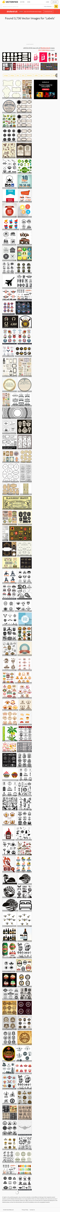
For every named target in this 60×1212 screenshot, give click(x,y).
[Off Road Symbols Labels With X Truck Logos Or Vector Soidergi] (24, 238)
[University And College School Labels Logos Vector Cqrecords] (9, 336)
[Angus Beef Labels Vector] (23, 351)
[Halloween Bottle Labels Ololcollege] (25, 518)
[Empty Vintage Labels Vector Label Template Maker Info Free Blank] (21, 400)
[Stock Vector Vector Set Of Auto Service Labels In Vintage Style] (24, 592)
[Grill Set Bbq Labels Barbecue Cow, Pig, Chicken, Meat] (23, 833)
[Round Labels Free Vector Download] (9, 210)
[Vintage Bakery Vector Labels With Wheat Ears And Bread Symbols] (9, 718)
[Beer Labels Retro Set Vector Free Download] (9, 1112)
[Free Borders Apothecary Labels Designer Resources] (17, 413)
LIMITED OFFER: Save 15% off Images (39, 48)
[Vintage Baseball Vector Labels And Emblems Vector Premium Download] (25, 818)
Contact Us (32, 1209)
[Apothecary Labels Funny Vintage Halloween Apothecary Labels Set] (9, 106)
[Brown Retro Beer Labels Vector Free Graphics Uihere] (9, 1008)
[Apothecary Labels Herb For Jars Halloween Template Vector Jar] (25, 385)
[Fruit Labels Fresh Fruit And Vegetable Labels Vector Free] (9, 121)
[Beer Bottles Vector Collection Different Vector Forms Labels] (9, 935)
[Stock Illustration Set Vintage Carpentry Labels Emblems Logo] (9, 253)
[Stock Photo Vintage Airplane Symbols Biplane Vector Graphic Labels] (24, 295)
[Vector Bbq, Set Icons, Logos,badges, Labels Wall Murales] (9, 848)
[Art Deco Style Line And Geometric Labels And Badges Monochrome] (24, 549)
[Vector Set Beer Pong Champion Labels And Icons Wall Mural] (9, 1082)
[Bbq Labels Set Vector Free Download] (24, 848)
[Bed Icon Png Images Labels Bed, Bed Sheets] (25, 905)
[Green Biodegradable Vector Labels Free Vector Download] (23, 1157)
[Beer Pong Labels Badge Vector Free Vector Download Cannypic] (23, 1068)
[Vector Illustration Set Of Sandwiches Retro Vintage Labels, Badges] (25, 733)
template (55, 75)
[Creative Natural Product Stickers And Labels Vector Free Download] (24, 166)
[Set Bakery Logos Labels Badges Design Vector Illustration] (25, 664)
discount (47, 75)
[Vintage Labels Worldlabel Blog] (5, 533)
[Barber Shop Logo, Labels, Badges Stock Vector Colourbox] (25, 774)
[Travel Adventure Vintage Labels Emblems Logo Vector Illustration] (8, 268)
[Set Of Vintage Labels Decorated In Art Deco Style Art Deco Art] (9, 549)
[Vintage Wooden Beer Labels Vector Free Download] (25, 1038)
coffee (36, 75)
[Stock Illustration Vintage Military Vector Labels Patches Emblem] (25, 282)
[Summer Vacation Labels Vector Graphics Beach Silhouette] (24, 892)
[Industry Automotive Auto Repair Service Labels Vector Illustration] (8, 606)
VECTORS (22, 2)
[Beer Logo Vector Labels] (8, 1054)
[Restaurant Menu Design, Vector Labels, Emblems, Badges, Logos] (9, 664)
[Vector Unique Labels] (10, 224)
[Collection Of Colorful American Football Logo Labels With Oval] (8, 308)
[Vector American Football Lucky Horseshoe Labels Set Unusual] (10, 322)
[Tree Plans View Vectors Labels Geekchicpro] (10, 733)
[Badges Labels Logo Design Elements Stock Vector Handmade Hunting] (25, 577)
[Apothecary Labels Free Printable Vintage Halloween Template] (9, 385)
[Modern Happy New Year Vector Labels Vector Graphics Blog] (10, 196)
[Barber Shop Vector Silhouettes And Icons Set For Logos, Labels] (25, 789)
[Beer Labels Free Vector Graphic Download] (9, 980)
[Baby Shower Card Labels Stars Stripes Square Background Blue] (25, 619)
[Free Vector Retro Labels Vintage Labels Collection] (9, 135)
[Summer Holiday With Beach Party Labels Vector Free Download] (24, 864)
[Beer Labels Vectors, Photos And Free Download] (25, 980)
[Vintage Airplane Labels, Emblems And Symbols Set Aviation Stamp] (10, 619)
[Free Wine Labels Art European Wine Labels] (9, 150)
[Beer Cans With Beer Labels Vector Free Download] (9, 950)
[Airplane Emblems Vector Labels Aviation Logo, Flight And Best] (23, 606)
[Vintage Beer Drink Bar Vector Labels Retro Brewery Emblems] (24, 760)
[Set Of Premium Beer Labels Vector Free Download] (25, 1023)
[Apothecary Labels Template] (10, 489)
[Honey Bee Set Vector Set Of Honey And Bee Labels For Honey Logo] (9, 919)
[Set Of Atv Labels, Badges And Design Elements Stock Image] (9, 577)
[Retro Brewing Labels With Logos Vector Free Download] (24, 1054)
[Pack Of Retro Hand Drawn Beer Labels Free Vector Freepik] (9, 1023)
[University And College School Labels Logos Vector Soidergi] (25, 322)
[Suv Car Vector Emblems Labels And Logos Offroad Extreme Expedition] (26, 224)
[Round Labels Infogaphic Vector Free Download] (25, 210)
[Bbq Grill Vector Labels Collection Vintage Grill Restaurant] (10, 774)
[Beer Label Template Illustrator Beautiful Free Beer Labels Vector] (24, 253)
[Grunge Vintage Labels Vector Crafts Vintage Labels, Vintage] (27, 89)
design (12, 75)
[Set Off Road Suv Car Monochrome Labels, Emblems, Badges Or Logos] (9, 238)
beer (18, 75)
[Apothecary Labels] (25, 367)
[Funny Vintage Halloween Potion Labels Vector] (9, 427)
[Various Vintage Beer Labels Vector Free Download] (9, 1038)
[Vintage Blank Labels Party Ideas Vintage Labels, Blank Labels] (11, 89)
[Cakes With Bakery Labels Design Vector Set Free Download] (9, 691)
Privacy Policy (25, 1209)
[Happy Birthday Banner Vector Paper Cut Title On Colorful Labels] (24, 1169)
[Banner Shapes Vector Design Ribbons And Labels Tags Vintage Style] (24, 747)
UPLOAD (54, 2)
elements (29, 75)
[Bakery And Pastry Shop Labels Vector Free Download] (23, 678)
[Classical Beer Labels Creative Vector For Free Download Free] (25, 1112)
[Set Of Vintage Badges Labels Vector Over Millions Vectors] (9, 649)
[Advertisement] (30, 32)
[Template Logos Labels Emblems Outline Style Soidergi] (25, 1128)
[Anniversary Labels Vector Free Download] (25, 182)
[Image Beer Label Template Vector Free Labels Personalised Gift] (25, 935)
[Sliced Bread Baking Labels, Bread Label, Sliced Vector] (25, 718)
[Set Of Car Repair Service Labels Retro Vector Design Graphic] (9, 592)
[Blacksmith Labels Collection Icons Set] (9, 1183)
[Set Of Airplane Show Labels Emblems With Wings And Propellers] (9, 295)
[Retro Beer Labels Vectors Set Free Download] (25, 1097)
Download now (48, 11)
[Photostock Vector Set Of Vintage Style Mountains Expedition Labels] (9, 634)
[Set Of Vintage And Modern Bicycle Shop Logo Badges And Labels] (8, 1157)
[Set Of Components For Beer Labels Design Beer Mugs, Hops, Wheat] (24, 950)
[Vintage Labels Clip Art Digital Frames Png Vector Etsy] (26, 456)
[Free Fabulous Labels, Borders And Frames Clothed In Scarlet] (25, 649)
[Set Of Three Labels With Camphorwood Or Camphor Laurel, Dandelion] (25, 442)
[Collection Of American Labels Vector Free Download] (8, 351)
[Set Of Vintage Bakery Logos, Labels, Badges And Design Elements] (9, 760)
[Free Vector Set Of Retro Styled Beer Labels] (25, 1008)
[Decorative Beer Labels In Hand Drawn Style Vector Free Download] (9, 818)
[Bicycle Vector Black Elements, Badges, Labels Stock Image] (25, 1143)
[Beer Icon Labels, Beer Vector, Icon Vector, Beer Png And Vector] (8, 965)
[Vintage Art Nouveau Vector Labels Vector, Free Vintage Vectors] (10, 563)
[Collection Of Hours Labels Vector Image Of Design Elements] (25, 196)
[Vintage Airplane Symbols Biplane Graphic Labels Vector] (9, 1169)
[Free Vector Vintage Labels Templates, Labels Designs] (24, 106)
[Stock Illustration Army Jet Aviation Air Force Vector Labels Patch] (9, 282)
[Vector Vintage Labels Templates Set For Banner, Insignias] (26, 563)
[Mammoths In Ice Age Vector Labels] (23, 268)
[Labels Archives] (9, 442)
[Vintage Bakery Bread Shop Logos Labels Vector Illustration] (25, 705)
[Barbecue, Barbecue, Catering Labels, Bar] (8, 864)
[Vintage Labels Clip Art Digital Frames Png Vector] (10, 473)
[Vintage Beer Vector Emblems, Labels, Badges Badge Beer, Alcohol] (9, 1097)
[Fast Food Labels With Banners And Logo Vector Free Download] (9, 747)
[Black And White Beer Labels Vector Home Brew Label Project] (26, 994)
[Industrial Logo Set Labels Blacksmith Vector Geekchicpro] (25, 1183)
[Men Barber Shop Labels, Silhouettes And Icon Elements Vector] (10, 803)
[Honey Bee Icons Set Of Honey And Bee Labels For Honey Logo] (24, 919)
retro (23, 75)
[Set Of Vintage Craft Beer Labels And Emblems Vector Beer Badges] (9, 1128)
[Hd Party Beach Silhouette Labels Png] (10, 905)
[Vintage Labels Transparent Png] (26, 473)
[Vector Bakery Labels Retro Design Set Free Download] (10, 705)
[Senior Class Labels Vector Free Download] (9, 1143)
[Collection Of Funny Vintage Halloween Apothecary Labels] (9, 518)
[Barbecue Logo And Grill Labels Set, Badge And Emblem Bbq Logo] (8, 833)
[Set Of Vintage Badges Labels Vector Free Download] (25, 634)
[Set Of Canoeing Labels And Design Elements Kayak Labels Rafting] (9, 166)
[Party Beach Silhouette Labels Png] (9, 879)
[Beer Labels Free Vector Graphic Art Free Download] (10, 994)
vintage (6, 75)
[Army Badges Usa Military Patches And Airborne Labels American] (20, 533)
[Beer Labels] (24, 965)
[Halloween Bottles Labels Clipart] (24, 427)
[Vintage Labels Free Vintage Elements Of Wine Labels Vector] (24, 150)
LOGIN (47, 2)
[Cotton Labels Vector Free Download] (9, 182)
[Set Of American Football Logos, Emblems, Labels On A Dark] (24, 308)
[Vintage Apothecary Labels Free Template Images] (9, 367)
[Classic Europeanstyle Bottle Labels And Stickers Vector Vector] (6, 400)
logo (41, 75)
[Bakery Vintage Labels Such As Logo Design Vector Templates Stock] (8, 678)
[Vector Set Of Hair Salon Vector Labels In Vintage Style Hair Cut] (25, 803)
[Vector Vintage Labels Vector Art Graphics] (10, 456)
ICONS (28, 2)
